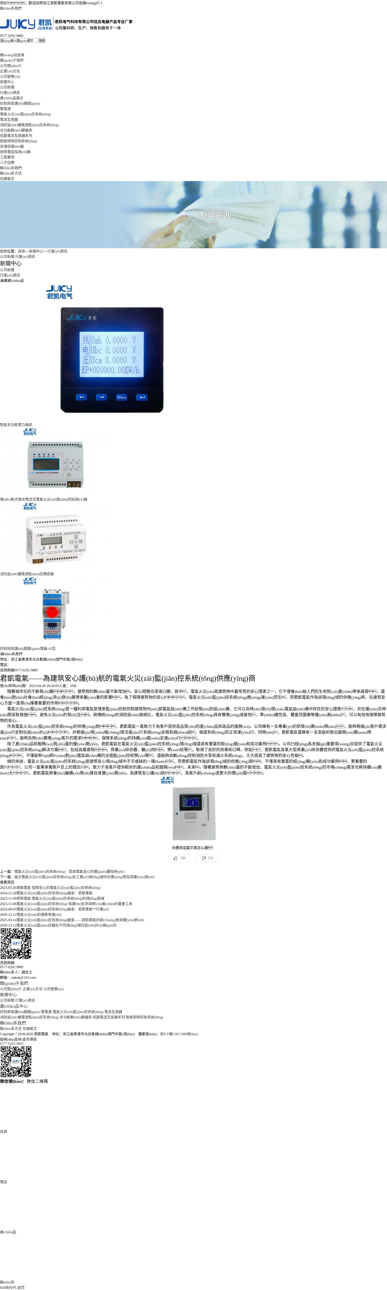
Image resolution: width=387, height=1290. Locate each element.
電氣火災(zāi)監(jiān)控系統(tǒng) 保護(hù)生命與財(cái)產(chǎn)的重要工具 (74, 904)
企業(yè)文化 (10, 71)
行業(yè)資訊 (10, 93)
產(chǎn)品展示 (11, 98)
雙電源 (5, 109)
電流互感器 (9, 119)
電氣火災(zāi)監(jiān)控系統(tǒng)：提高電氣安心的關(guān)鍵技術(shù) (69, 871)
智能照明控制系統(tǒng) (18, 141)
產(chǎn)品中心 (14, 1006)
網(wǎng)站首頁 (12, 55)
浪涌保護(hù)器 (12, 146)
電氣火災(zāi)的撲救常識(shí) (39, 914)
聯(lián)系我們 (11, 8)
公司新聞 (7, 87)
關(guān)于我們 (12, 60)
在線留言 (7, 179)
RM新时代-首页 (12, 1288)
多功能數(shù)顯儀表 (16, 130)
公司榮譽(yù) (10, 76)
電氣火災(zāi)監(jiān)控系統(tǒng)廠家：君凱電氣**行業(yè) (63, 909)
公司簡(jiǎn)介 (11, 66)
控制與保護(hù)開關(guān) (20, 103)
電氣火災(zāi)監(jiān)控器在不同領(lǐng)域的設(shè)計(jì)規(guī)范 (66, 925)
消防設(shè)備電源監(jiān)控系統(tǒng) (29, 125)
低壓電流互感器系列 (16, 136)
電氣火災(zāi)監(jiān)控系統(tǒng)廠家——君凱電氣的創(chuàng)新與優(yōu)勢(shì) (80, 920)
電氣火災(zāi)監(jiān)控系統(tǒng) (25, 114)
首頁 (21, 251)
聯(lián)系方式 (11, 173)
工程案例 (7, 157)
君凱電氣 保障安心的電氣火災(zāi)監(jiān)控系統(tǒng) (59, 888)
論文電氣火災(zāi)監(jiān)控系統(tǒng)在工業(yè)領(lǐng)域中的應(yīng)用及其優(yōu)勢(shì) (84, 877)
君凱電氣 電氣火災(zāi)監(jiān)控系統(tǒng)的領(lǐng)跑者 (61, 898)
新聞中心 (7, 82)
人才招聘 (7, 162)
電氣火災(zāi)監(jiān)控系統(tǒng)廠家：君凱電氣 (54, 893)
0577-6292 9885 (12, 1044)
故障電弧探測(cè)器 (15, 152)
